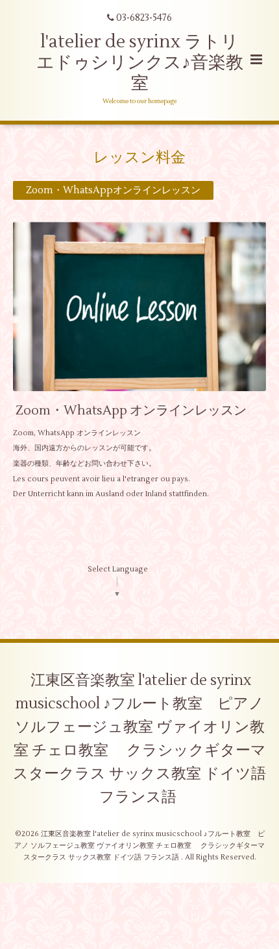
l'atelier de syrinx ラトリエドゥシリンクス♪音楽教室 (139, 62)
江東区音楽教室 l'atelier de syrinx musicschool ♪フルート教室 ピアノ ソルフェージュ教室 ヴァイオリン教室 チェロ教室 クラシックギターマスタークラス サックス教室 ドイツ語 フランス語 (139, 738)
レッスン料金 (139, 158)
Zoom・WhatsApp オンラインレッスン (131, 410)
